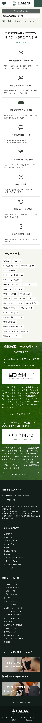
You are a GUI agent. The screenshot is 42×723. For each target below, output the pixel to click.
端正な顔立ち (10, 322)
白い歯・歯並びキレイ (13, 317)
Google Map (10, 500)
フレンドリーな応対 (12, 280)
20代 (7, 261)
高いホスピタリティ (12, 336)
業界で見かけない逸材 (13, 303)
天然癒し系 (26, 294)
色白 (25, 331)
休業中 (8, 289)
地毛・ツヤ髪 (10, 294)
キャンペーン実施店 (13, 587)
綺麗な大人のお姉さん (13, 327)
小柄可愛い (19, 299)
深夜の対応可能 (11, 308)
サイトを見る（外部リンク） (21, 414)
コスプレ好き (28, 266)
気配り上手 (32, 303)
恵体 (32, 299)
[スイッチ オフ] (38, 3)
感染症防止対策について (13, 16)
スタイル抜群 (10, 270)
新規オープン (11, 591)
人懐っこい (30, 284)
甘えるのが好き (11, 313)
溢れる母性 (27, 308)
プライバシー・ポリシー (21, 702)
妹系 (7, 299)
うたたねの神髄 (11, 266)
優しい (19, 289)
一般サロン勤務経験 (12, 284)
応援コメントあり (12, 594)
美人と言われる (11, 331)
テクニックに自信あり (13, 275)
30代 (18, 261)
